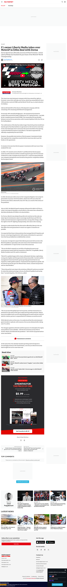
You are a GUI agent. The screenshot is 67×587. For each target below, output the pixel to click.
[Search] (62, 2)
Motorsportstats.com (6, 564)
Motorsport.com (5, 562)
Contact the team (40, 565)
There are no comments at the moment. (23, 460)
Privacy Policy (41, 576)
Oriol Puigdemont (8, 59)
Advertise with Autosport (41, 563)
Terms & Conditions (26, 576)
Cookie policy (34, 576)
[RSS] (48, 549)
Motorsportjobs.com (6, 560)
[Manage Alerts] (24, 440)
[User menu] (65, 2)
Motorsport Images (14, 193)
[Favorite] (39, 60)
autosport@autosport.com (42, 561)
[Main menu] (2, 2)
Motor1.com (4, 558)
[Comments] (42, 60)
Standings (10, 5)
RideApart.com (5, 566)
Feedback (38, 557)
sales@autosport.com (41, 567)
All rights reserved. (40, 578)
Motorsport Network (31, 578)
